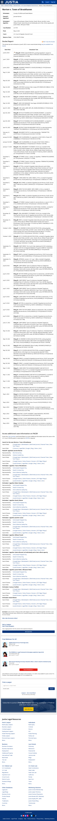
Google (28, 448)
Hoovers (33, 461)
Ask (40, 448)
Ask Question (28, 631)
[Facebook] (25, 816)
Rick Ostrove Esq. (17, 453)
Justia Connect (6, 818)
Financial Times (45, 444)
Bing (32, 448)
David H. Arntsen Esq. (18, 470)
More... (4, 740)
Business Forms (6, 794)
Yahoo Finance (26, 461)
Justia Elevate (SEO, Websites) (36, 796)
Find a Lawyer (7, 682)
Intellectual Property (7, 753)
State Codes (32, 770)
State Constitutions (34, 768)
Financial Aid (32, 751)
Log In (47, 2)
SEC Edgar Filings (41, 461)
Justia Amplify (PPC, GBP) (35, 798)
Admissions (31, 748)
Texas (30, 781)
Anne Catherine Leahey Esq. (20, 472)
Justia (30, 812)
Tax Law (4, 760)
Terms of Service (31, 818)
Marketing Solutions (35, 787)
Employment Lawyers (7, 731)
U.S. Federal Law (7, 766)
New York (31, 779)
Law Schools (32, 744)
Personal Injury (32, 738)
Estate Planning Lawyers (8, 733)
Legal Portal (14, 818)
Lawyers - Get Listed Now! (28, 693)
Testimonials (32, 803)
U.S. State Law (33, 766)
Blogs (30, 757)
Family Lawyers (6, 736)
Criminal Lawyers (6, 729)
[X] (33, 816)
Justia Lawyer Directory (35, 792)
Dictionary (31, 746)
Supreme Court (6, 775)
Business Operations (7, 748)
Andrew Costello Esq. (18, 455)
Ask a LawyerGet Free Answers (8, 625)
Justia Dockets (17, 463)
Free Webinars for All (9, 639)
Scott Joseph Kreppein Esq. (20, 468)
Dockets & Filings (6, 781)
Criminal (31, 727)
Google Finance (17, 461)
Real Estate (5, 757)
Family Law (31, 736)
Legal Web (22, 448)
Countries (4, 803)
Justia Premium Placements (36, 794)
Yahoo (36, 448)
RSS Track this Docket (49, 41)
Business (4, 744)
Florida (30, 777)
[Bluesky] (31, 816)
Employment (5, 751)
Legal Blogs (5, 792)
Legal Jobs (5, 789)
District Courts (6, 779)
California (31, 775)
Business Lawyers (6, 727)
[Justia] (11, 2)
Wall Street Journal (34, 444)
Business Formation (7, 746)
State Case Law (32, 772)
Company (20, 818)
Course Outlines (33, 753)
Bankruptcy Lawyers (7, 724)
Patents (4, 798)
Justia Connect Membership (36, 789)
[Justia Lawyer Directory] (35, 816)
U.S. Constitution (6, 768)
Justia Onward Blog (34, 801)
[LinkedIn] (21, 816)
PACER (27, 438)
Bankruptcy (32, 724)
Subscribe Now (28, 709)
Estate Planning (33, 733)
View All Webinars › (29, 669)
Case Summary (12, 436)
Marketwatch (25, 444)
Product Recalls (6, 796)
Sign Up (53, 2)
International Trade (7, 755)
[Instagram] (27, 816)
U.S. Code (4, 770)
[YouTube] (23, 816)
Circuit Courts (5, 777)
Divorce (30, 729)
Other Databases (7, 787)
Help (25, 818)
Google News (16, 444)
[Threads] (29, 816)
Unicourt (15, 448)
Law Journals (32, 755)
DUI (30, 731)
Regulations (5, 772)
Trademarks (5, 801)
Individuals (32, 722)
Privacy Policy (40, 818)
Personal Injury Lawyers (8, 738)
